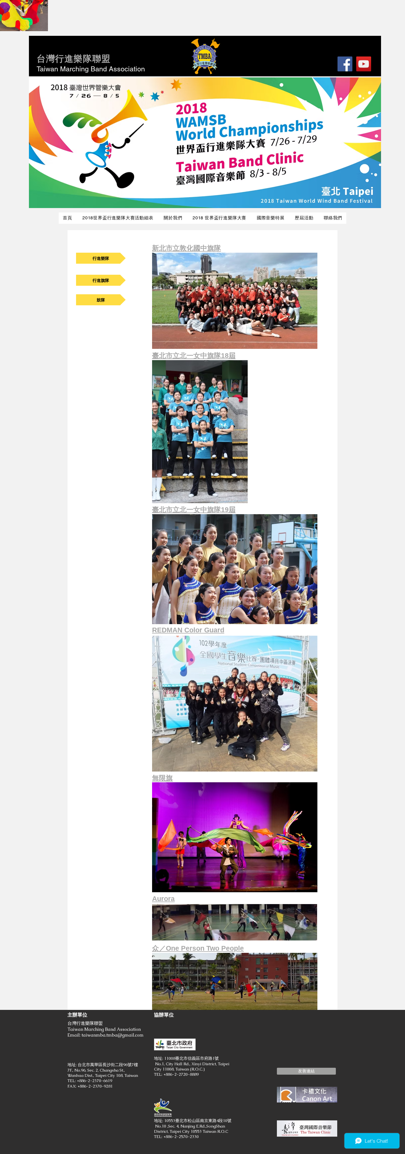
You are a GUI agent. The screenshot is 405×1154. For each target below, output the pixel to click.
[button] (306, 1071)
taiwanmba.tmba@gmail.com (113, 1035)
